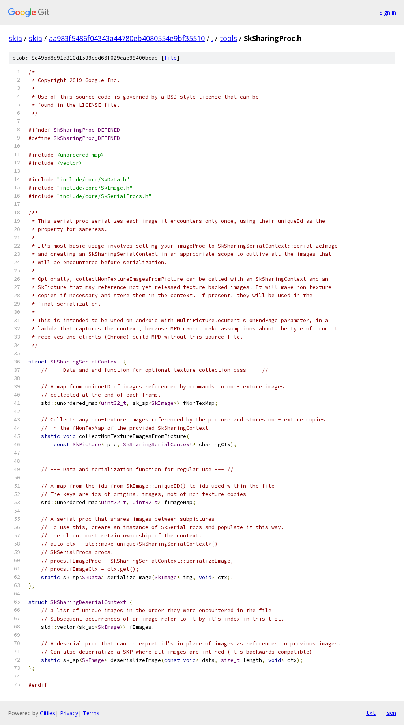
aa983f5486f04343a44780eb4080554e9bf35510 (127, 38)
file (170, 57)
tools (228, 38)
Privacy (69, 713)
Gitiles (47, 713)
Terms (91, 713)
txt (371, 712)
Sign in (388, 12)
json (389, 712)
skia (15, 38)
